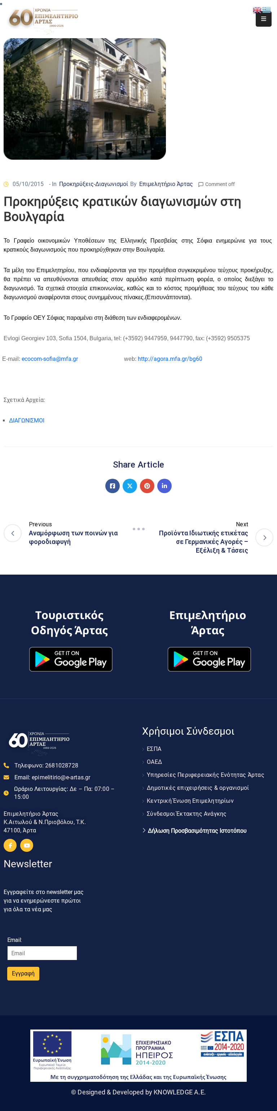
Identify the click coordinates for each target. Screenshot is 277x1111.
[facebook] (10, 845)
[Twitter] (130, 486)
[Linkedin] (164, 486)
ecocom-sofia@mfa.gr (50, 358)
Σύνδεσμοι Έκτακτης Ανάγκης (187, 813)
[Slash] (138, 529)
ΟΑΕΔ (154, 761)
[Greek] (267, 9)
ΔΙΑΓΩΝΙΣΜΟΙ (26, 420)
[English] (257, 9)
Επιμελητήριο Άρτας (166, 184)
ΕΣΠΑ (154, 748)
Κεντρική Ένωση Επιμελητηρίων (190, 800)
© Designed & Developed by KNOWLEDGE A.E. (138, 1092)
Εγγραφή (23, 973)
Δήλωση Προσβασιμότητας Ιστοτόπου (197, 831)
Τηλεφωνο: (46, 765)
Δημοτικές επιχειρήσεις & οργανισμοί (198, 787)
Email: (52, 777)
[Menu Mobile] (264, 19)
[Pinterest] (147, 486)
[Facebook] (112, 486)
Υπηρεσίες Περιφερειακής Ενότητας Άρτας (205, 774)
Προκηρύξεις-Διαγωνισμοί (93, 184)
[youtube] (26, 845)
